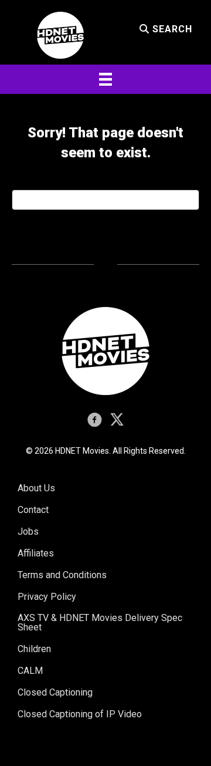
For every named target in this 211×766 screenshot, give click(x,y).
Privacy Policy (47, 596)
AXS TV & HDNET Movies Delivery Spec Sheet (100, 622)
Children (34, 648)
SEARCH (170, 29)
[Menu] (105, 79)
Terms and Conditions (62, 575)
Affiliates (36, 553)
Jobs (28, 531)
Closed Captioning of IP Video (80, 714)
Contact (33, 509)
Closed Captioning (55, 692)
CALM (30, 670)
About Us (36, 488)
